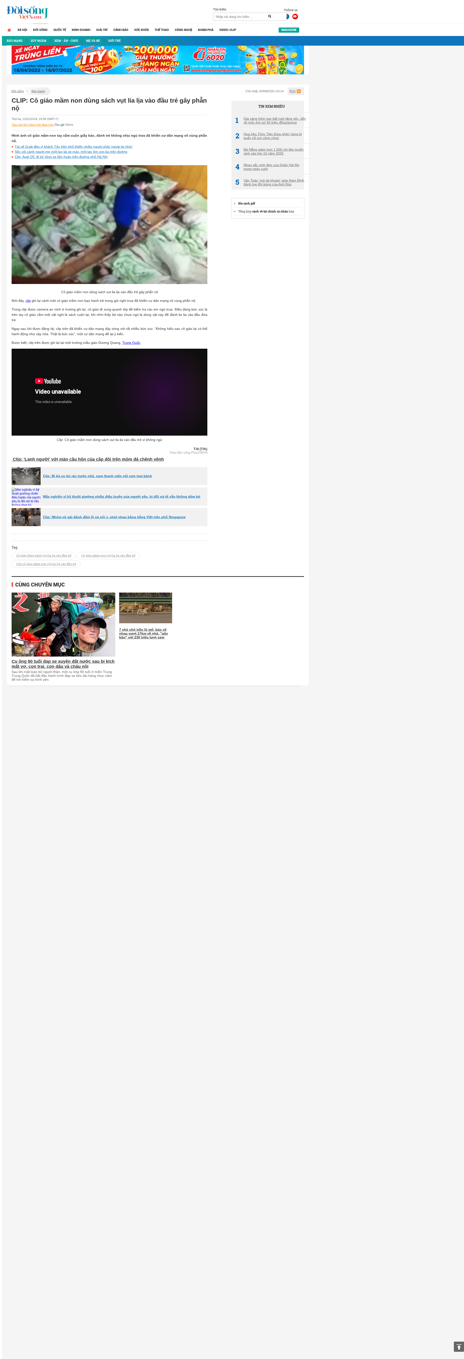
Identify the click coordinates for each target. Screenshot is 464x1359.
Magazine (289, 30)
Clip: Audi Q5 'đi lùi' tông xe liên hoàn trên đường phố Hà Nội (61, 157)
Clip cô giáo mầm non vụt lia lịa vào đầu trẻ (46, 564)
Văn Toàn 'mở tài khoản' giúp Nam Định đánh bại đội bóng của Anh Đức (269, 182)
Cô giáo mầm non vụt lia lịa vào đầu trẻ (108, 555)
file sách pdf (246, 203)
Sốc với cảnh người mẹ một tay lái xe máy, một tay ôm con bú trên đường (71, 152)
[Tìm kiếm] (270, 16)
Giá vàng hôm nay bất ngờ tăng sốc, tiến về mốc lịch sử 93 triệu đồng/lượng (270, 120)
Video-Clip (227, 30)
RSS (293, 91)
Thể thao (162, 30)
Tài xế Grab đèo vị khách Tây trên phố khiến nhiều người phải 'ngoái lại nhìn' (74, 147)
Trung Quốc (131, 343)
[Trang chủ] (9, 30)
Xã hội (22, 30)
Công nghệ (183, 30)
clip (28, 301)
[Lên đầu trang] (459, 1347)
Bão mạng (38, 91)
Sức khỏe (141, 30)
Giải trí (102, 30)
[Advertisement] (268, 295)
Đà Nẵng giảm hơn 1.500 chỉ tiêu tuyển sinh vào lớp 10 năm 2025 (269, 151)
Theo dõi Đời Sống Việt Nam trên (33, 125)
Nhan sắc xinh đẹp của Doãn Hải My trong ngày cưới (267, 167)
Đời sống (40, 30)
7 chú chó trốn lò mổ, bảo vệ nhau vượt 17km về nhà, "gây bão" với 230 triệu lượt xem (143, 633)
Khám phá (205, 30)
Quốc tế (59, 30)
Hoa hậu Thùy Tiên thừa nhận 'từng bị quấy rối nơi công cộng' (268, 136)
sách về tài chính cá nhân (270, 211)
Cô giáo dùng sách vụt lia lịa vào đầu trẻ (43, 555)
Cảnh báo (120, 30)
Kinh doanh (81, 30)
